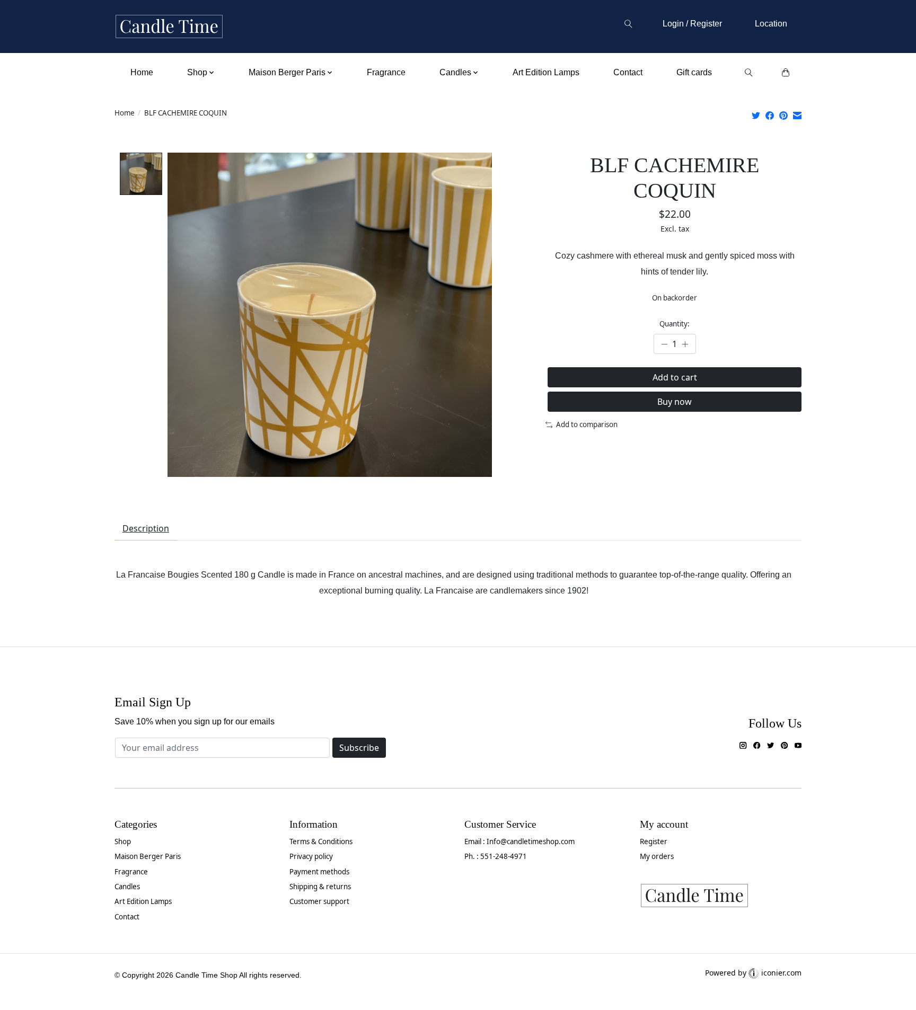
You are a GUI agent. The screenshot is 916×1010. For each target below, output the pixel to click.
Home (141, 72)
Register (653, 841)
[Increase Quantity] (685, 344)
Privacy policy (311, 856)
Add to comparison (587, 424)
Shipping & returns (320, 886)
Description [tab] (145, 528)
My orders (657, 856)
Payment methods (319, 871)
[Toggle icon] (627, 24)
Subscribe (359, 748)
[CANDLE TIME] (169, 27)
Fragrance (386, 72)
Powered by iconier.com (753, 973)
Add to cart (675, 377)
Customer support (319, 901)
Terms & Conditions (321, 841)
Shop (122, 841)
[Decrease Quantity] (664, 344)
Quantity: (674, 324)
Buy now (674, 401)
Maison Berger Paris (147, 856)
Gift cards (694, 72)
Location (771, 23)
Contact (627, 72)
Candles (127, 886)
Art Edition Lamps (546, 72)
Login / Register (692, 23)
